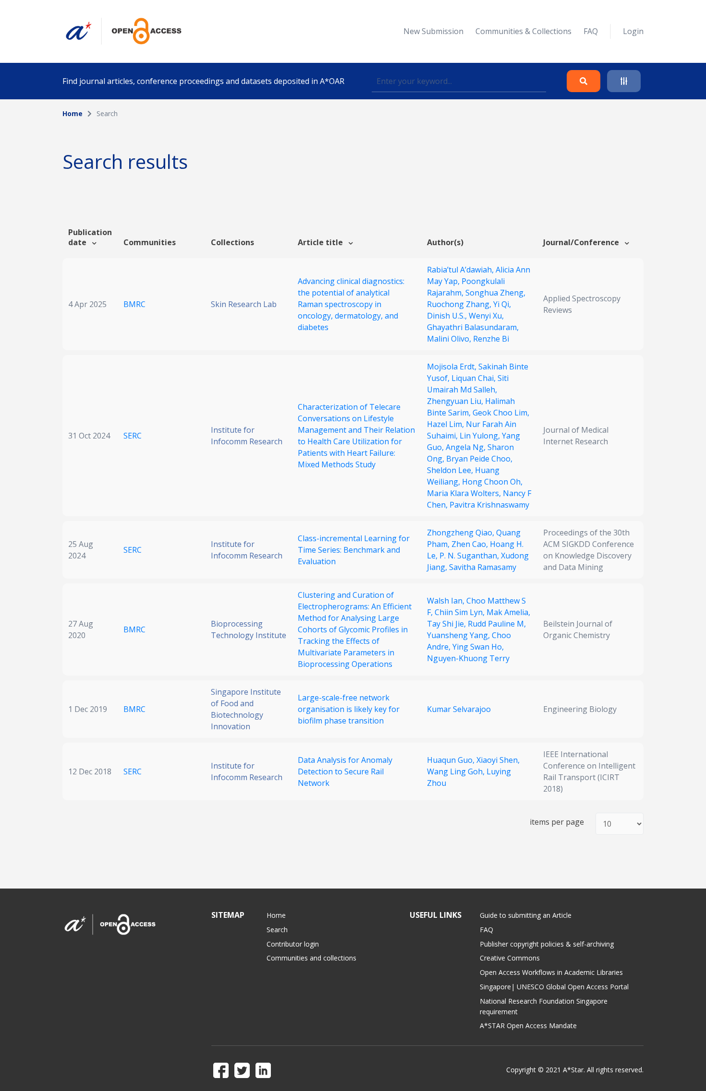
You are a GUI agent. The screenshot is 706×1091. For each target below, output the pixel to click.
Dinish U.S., (448, 315)
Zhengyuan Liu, (456, 401)
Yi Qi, (502, 304)
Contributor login (293, 944)
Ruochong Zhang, (460, 304)
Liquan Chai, (474, 378)
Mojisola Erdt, (452, 366)
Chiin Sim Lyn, (461, 612)
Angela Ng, (466, 447)
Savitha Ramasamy (482, 567)
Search (277, 929)
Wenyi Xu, (486, 315)
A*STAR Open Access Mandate (528, 1025)
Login (633, 31)
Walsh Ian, (446, 600)
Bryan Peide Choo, (479, 458)
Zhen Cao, (470, 544)
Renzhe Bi (491, 338)
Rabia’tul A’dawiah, (461, 269)
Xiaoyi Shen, (498, 760)
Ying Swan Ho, (478, 646)
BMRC (134, 304)
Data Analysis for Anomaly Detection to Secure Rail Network (345, 771)
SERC (132, 435)
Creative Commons (510, 957)
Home (72, 113)
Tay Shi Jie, (447, 623)
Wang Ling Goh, (457, 771)
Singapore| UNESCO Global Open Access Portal (554, 986)
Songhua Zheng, (495, 292)
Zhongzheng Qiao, (461, 532)
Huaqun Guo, (451, 760)
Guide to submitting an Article (526, 915)
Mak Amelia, (508, 612)
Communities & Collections (523, 31)
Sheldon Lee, (451, 470)
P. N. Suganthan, (470, 555)
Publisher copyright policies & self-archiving (547, 944)
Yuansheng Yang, (459, 635)
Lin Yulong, (481, 435)
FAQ (591, 31)
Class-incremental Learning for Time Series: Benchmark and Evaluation (354, 550)
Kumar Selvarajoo (459, 709)
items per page (557, 822)
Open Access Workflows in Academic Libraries (551, 972)
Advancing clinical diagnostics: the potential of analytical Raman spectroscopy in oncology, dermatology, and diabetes (351, 304)
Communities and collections (311, 957)
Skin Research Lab (244, 304)
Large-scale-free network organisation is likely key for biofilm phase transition (349, 709)
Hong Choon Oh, (492, 481)
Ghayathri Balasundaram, (473, 327)
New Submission (433, 31)
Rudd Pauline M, (497, 623)
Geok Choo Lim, (501, 412)
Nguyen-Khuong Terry (468, 658)
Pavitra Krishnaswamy (489, 504)
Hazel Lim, (446, 424)
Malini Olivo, (450, 338)
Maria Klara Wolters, (465, 493)
